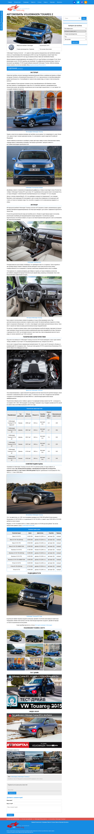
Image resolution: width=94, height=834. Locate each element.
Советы (46, 2)
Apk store (31, 832)
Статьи (39, 2)
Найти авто (75, 42)
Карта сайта (27, 832)
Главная (10, 2)
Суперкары (26, 2)
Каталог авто (17, 2)
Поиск (83, 18)
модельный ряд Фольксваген (38, 65)
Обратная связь (21, 832)
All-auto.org (18, 8)
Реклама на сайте (14, 832)
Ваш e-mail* (10, 803)
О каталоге (9, 832)
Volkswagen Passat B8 (28, 525)
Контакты (59, 2)
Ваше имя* (9, 800)
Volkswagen (14, 776)
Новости (33, 2)
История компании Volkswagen (43, 625)
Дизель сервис (51, 830)
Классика (52, 2)
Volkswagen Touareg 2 (23, 776)
